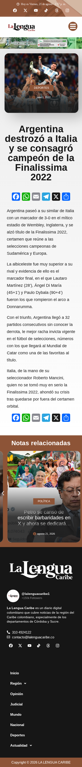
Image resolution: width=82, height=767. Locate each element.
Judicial (16, 704)
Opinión (16, 694)
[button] (3, 493)
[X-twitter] (25, 10)
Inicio (14, 673)
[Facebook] (15, 10)
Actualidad (18, 745)
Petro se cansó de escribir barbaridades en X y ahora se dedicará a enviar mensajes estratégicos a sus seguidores (41, 526)
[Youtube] (36, 10)
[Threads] (57, 10)
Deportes (17, 735)
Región (16, 683)
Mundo (15, 714)
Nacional (17, 725)
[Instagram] (67, 10)
